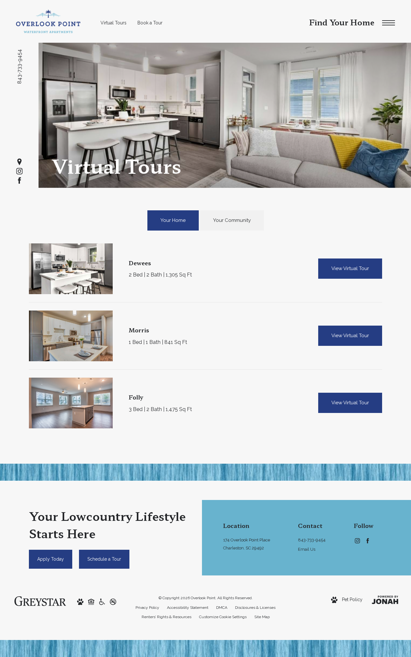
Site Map (262, 617)
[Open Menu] (388, 23)
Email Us (306, 549)
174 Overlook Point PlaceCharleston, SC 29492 (246, 544)
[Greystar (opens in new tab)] (40, 600)
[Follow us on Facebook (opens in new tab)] (19, 181)
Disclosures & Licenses (255, 607)
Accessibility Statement (187, 607)
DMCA (221, 607)
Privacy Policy (147, 607)
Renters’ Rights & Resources (166, 617)
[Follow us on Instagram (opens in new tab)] (19, 171)
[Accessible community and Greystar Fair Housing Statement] (102, 601)
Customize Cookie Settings (223, 617)
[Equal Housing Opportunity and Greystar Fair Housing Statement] (91, 601)
